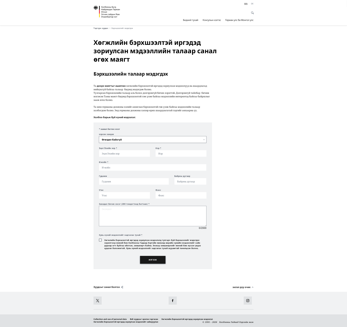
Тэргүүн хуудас (101, 28)
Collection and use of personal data (110, 319)
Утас (101, 190)
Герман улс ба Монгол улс (239, 20)
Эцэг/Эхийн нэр (108, 148)
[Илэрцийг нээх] (252, 11)
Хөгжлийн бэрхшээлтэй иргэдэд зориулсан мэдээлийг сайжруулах (126, 321)
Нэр (158, 148)
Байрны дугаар (182, 176)
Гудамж (103, 176)
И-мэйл (103, 162)
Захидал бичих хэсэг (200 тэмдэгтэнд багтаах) (124, 204)
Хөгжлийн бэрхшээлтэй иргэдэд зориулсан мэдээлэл (187, 319)
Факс (158, 190)
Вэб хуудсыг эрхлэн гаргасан (144, 319)
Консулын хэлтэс (212, 20)
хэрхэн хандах (106, 134)
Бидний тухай (190, 20)
